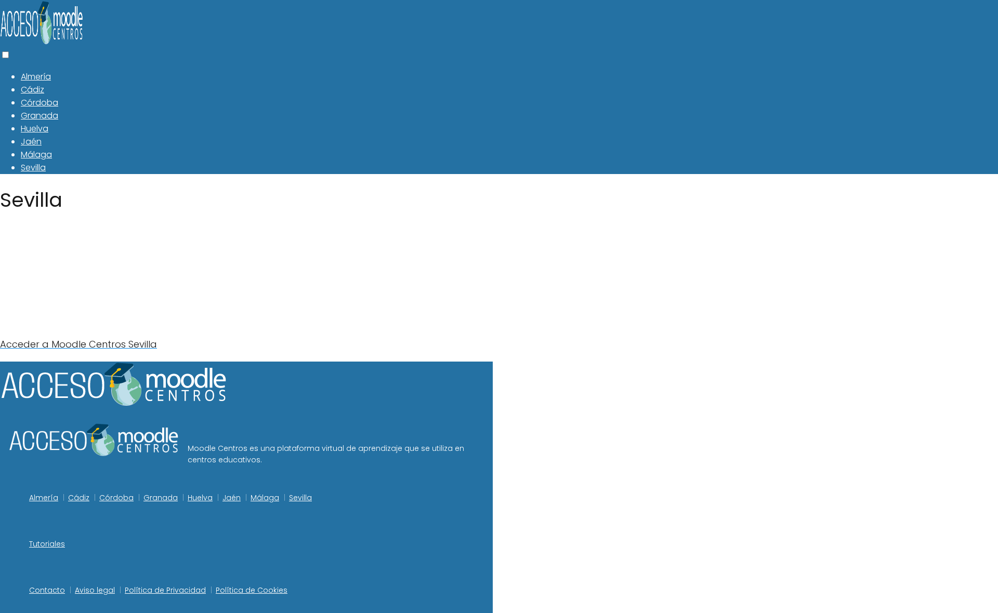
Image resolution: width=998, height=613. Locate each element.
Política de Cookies (251, 590)
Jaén (31, 142)
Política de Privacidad (165, 590)
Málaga (36, 155)
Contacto (47, 590)
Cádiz (32, 90)
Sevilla (33, 168)
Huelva (34, 129)
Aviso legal (95, 590)
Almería (36, 77)
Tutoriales (47, 544)
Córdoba (39, 103)
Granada (39, 116)
